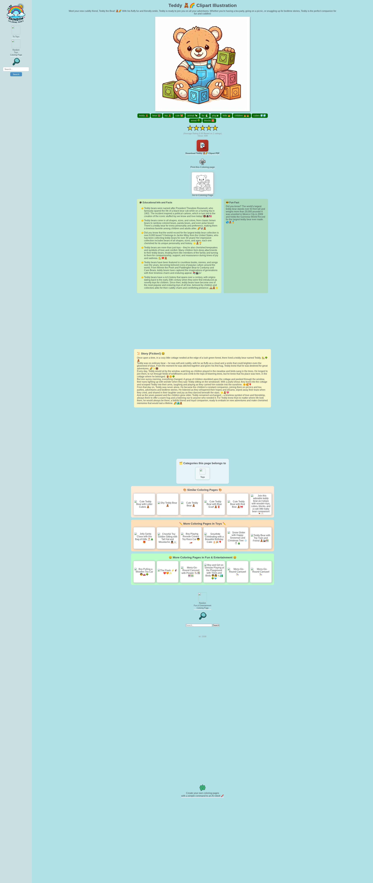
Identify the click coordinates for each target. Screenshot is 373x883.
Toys (202, 477)
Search (16, 74)
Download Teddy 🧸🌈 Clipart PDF (202, 153)
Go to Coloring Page (202, 195)
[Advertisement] (202, 321)
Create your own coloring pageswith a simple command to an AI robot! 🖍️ (202, 794)
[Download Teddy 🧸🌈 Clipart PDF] (202, 145)
